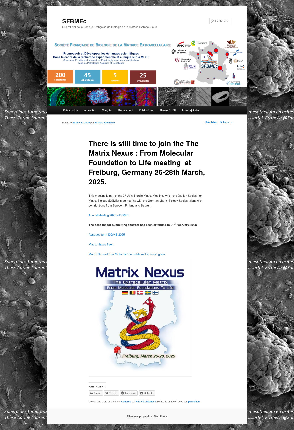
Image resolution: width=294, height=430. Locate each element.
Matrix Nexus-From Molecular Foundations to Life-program (127, 254)
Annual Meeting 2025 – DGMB (108, 215)
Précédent (209, 122)
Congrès (107, 110)
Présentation (70, 110)
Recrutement (125, 110)
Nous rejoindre (190, 110)
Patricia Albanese (105, 122)
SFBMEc (74, 21)
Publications (146, 110)
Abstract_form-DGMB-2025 (107, 234)
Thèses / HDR (168, 110)
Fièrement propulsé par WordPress (147, 416)
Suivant (226, 122)
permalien (194, 401)
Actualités (90, 110)
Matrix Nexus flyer (101, 244)
